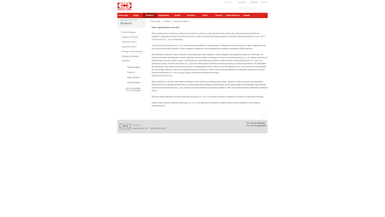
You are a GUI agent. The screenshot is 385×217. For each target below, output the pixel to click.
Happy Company (136, 16)
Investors (191, 15)
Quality (177, 15)
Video (222, 2)
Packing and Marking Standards (130, 57)
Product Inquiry (133, 83)
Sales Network (133, 77)
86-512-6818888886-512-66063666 (133, 89)
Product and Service (130, 37)
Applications (163, 15)
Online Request (133, 67)
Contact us (136, 125)
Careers (219, 15)
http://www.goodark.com (162, 76)
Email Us (131, 72)
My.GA (214, 2)
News (205, 15)
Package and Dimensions (132, 51)
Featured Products (129, 42)
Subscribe (205, 2)
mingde (246, 15)
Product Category (129, 32)
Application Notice (129, 47)
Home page (123, 15)
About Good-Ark (233, 15)
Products (150, 15)
